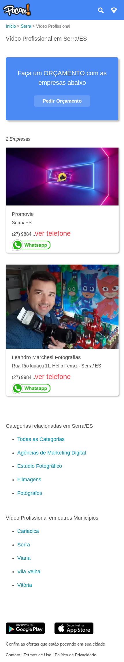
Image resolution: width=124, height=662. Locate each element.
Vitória (24, 585)
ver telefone (53, 233)
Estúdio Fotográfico (39, 466)
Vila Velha (28, 571)
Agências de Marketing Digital (51, 453)
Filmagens (29, 479)
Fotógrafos (29, 493)
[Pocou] (17, 14)
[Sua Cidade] (114, 11)
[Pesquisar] (101, 11)
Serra (23, 545)
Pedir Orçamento (62, 101)
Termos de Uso (37, 654)
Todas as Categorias (41, 439)
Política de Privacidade (75, 654)
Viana (24, 558)
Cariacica (28, 531)
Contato (13, 654)
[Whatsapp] (62, 245)
